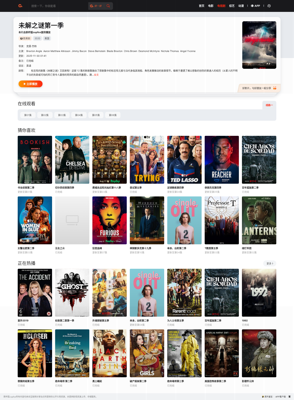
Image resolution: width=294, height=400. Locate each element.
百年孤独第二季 (250, 187)
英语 (28, 65)
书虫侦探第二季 (26, 187)
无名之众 (60, 248)
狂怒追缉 (97, 248)
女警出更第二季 (26, 248)
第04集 (79, 115)
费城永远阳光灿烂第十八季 (106, 187)
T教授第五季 (211, 248)
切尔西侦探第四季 (64, 187)
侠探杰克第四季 (213, 187)
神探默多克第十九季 (140, 248)
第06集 (113, 115)
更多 (269, 263)
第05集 (96, 115)
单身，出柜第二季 (176, 248)
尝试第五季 (136, 187)
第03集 (62, 115)
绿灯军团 (246, 248)
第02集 (45, 115)
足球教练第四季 (175, 187)
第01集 (28, 115)
